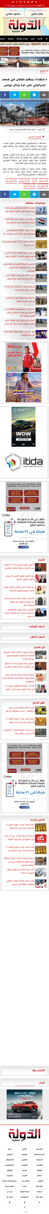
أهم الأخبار (38, 702)
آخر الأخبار (39, 647)
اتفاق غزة (41, 186)
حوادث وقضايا (22, 38)
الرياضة (11, 38)
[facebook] (36, 2)
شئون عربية (9, 1186)
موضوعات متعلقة (35, 203)
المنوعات (24, 1165)
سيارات (39, 1191)
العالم (39, 1175)
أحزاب (24, 1186)
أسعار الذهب (37, 637)
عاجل (33, 38)
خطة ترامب (28, 186)
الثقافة (39, 1170)
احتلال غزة (10, 181)
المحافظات (10, 1159)
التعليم (40, 1181)
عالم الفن (39, 1186)
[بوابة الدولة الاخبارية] (24, 1104)
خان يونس (23, 181)
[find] (21, 2)
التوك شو (25, 1181)
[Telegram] (34, 95)
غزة (33, 181)
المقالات (10, 1170)
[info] (17, 2)
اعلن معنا (39, 1196)
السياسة (39, 1159)
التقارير (24, 1159)
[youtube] (28, 2)
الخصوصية (24, 1196)
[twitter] (32, 2)
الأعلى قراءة (37, 820)
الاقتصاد (39, 1165)
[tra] (24, 793)
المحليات (10, 1175)
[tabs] (13, 2)
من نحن (9, 1191)
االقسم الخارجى (34, 137)
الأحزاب (24, 1175)
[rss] (24, 2)
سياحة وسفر (24, 1191)
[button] (3, 1104)
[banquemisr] (24, 51)
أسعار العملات (37, 626)
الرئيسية (39, 1149)
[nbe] (24, 62)
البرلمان (10, 1154)
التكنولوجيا (9, 1165)
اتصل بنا (10, 1196)
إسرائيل (42, 181)
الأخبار (40, 38)
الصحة (24, 1170)
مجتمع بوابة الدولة (9, 1181)
